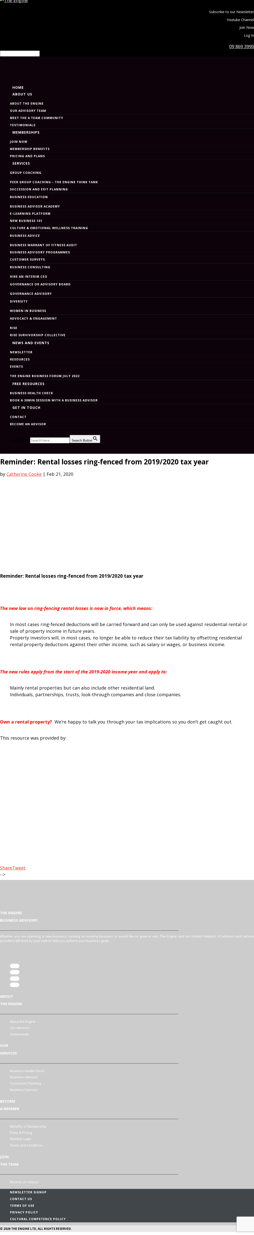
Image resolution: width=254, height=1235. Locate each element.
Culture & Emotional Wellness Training (49, 228)
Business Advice (25, 236)
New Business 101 (26, 221)
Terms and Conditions (26, 1145)
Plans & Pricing (21, 1132)
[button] (13, 443)
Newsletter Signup (28, 1192)
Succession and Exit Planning (39, 189)
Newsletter (21, 352)
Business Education (29, 197)
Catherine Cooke (24, 474)
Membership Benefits (30, 149)
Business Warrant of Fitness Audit (43, 245)
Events (16, 366)
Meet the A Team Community (36, 118)
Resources (20, 359)
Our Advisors (20, 1027)
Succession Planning (25, 1083)
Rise (13, 328)
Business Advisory (24, 1077)
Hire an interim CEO (28, 276)
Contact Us (21, 1199)
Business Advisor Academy (35, 206)
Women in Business (28, 311)
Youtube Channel (240, 19)
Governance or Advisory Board (40, 284)
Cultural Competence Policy (38, 1219)
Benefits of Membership (28, 1126)
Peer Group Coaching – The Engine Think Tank (54, 182)
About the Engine (27, 103)
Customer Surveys (27, 259)
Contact (18, 417)
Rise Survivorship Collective (37, 335)
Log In (249, 35)
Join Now (246, 27)
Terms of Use (22, 1206)
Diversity (19, 301)
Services (21, 163)
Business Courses (23, 1089)
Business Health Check (31, 393)
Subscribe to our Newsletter (231, 11)
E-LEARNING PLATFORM (30, 213)
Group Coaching (25, 173)
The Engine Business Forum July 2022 (45, 376)
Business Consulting (30, 267)
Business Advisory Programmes (40, 252)
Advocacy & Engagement (33, 318)
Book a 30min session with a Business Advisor (54, 400)
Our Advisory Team (28, 111)
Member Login (20, 1139)
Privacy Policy (24, 1212)
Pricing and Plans (27, 156)
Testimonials (22, 125)
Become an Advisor (28, 424)
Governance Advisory (31, 294)
